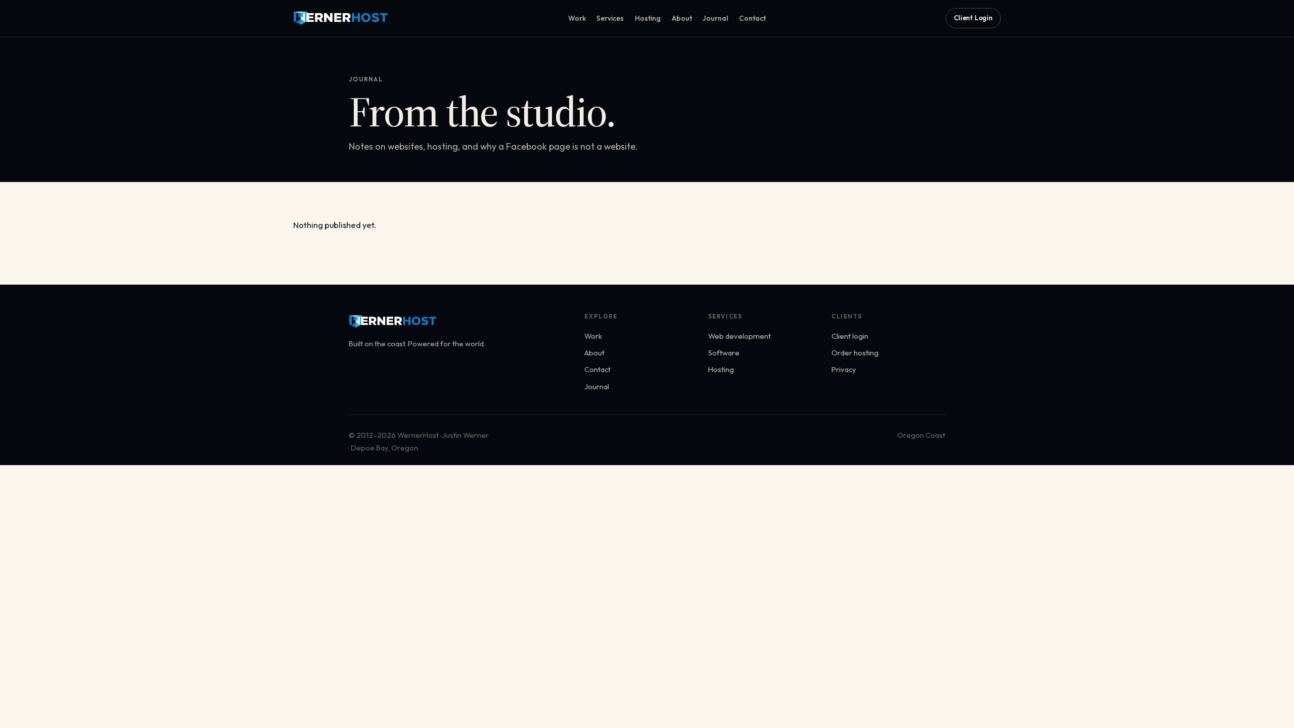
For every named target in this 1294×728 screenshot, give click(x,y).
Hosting (648, 18)
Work (577, 18)
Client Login (973, 18)
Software (724, 352)
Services (610, 18)
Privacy (843, 369)
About (682, 18)
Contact (752, 18)
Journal (715, 18)
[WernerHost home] (340, 18)
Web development (739, 336)
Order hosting (855, 352)
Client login (849, 336)
